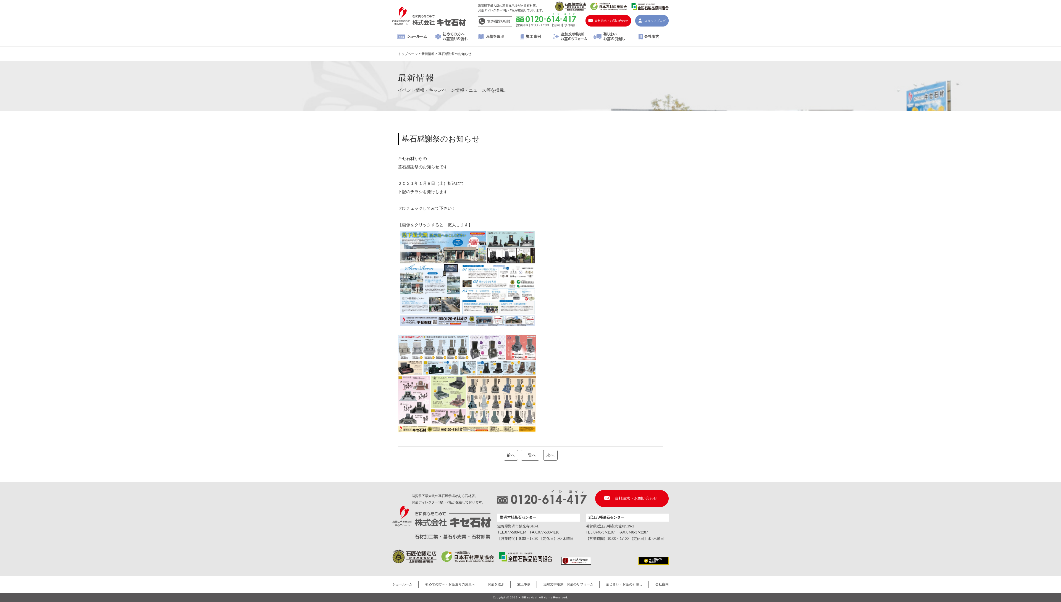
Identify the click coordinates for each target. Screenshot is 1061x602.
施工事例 (530, 37)
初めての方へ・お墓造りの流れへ (451, 37)
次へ (550, 455)
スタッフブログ (655, 20)
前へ (511, 455)
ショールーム (412, 37)
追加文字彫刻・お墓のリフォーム (569, 37)
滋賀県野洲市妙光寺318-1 (518, 526)
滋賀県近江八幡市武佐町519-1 (610, 526)
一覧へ (530, 455)
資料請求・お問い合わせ (611, 20)
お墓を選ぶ (491, 37)
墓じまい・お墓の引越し (609, 37)
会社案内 (649, 37)
